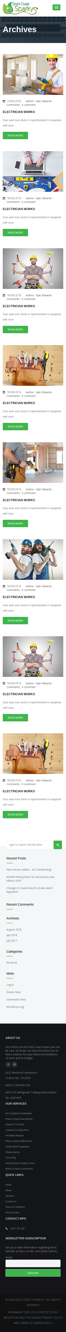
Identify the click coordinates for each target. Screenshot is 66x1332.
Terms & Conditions (15, 1207)
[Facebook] (8, 1064)
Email (9, 1257)
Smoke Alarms (13, 1152)
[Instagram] (14, 1064)
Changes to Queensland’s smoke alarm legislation (29, 889)
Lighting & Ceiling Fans (17, 1130)
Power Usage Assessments (19, 1119)
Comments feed (16, 999)
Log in (10, 984)
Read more (15, 135)
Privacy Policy (12, 1212)
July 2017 (11, 940)
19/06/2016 (14, 101)
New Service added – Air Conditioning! (28, 869)
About (8, 1190)
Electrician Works (19, 112)
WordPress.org (15, 1007)
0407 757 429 (18, 1228)
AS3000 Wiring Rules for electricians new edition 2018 (30, 878)
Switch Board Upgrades (17, 1146)
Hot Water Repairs (15, 1135)
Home (9, 1185)
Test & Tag (11, 1157)
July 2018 (11, 935)
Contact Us (11, 1201)
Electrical (11, 962)
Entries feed (13, 992)
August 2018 (13, 929)
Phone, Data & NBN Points (19, 1141)
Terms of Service (31, 1323)
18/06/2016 (14, 198)
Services (10, 1196)
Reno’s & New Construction (19, 1169)
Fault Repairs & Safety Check (20, 1163)
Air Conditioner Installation (19, 1113)
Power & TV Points (15, 1124)
